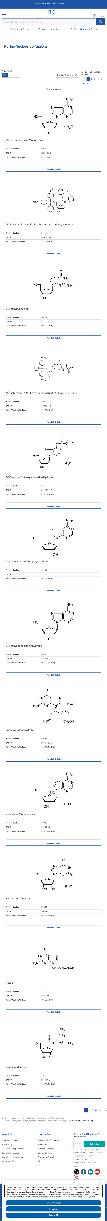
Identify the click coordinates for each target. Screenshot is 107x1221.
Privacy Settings (53, 1203)
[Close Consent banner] (102, 1182)
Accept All (53, 1215)
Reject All (53, 1209)
